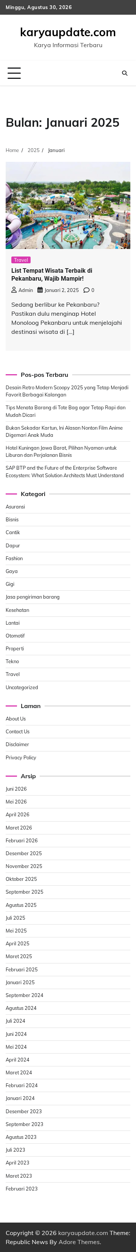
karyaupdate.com (68, 32)
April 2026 (17, 814)
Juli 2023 (15, 1150)
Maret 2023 (19, 1176)
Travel (21, 260)
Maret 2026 (19, 828)
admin (26, 290)
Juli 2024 (15, 1021)
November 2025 (24, 866)
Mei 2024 (16, 1047)
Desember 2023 (24, 1111)
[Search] (124, 73)
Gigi (10, 584)
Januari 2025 (20, 982)
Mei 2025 (16, 931)
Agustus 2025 (21, 905)
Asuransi (15, 507)
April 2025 (17, 943)
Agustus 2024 (21, 1008)
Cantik (13, 532)
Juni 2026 (16, 789)
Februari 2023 (22, 1189)
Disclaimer (17, 744)
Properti (15, 648)
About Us (16, 719)
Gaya (12, 571)
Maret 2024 (19, 1072)
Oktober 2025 (21, 879)
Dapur (13, 545)
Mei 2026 (16, 802)
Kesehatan (17, 610)
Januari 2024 (20, 1098)
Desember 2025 (24, 853)
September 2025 (24, 892)
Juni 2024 (16, 1034)
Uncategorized (22, 687)
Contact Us (17, 731)
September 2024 (24, 995)
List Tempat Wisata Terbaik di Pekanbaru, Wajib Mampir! (51, 274)
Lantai (13, 623)
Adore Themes (79, 1242)
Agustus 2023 (21, 1137)
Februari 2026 (22, 840)
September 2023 (24, 1124)
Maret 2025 (19, 956)
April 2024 (17, 1060)
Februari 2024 (22, 1085)
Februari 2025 (22, 969)
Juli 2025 (15, 918)
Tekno (12, 661)
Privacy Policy (21, 757)
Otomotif (15, 636)
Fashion (14, 558)
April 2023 (17, 1163)
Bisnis (12, 519)
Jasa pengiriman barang (33, 597)
